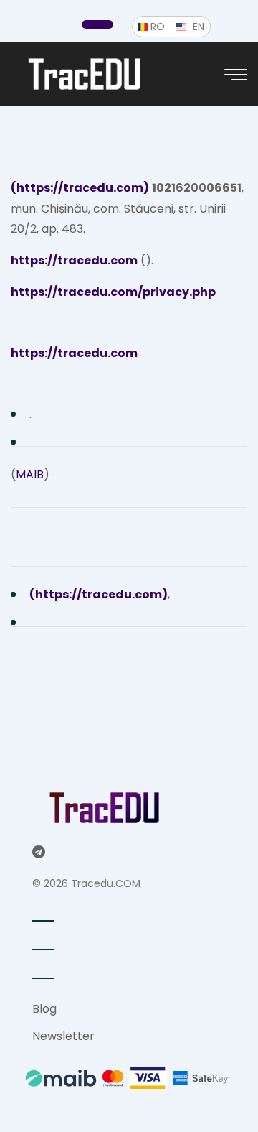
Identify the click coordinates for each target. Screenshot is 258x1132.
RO (160, 26)
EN (202, 26)
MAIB (30, 474)
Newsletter (63, 1036)
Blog (44, 1009)
